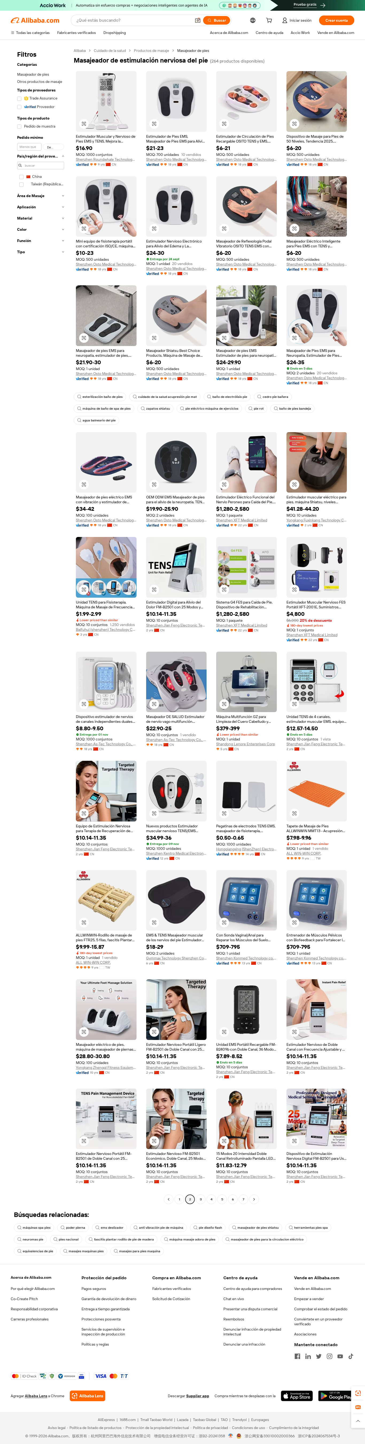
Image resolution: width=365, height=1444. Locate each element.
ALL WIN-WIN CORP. (303, 853)
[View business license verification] (230, 1436)
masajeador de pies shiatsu (258, 1228)
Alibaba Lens (36, 1396)
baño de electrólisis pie (229, 397)
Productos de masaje (151, 50)
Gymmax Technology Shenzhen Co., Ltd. (176, 958)
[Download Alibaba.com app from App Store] (297, 1396)
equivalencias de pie (38, 1251)
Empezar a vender (309, 1299)
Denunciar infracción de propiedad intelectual (252, 1331)
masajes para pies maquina (139, 1251)
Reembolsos (233, 1319)
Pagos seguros (93, 1288)
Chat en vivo (233, 1299)
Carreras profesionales (30, 1319)
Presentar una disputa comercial (250, 1309)
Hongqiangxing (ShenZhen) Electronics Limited (246, 849)
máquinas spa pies (37, 1228)
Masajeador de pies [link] (193, 50)
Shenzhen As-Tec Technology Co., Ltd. (106, 744)
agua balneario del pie (99, 420)
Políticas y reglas (95, 1344)
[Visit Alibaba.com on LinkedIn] (308, 1356)
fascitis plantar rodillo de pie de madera (124, 1239)
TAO (224, 1420)
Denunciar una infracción (244, 1344)
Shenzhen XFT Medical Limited (241, 520)
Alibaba (80, 50)
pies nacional (69, 1239)
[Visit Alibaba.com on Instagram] (329, 1356)
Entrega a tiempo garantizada (105, 1309)
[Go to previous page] (168, 1199)
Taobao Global (204, 1420)
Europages (260, 1420)
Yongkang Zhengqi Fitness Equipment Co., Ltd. (106, 1067)
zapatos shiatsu (158, 408)
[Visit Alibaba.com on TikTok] (351, 1356)
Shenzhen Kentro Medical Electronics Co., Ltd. (176, 853)
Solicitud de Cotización (171, 1299)
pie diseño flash (210, 1228)
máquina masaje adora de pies (192, 1239)
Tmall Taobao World (156, 1420)
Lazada (182, 1420)
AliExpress (106, 1420)
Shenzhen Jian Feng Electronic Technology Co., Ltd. (176, 625)
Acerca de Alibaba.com (31, 1277)
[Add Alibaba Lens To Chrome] (87, 1396)
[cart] (270, 21)
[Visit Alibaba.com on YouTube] (340, 1356)
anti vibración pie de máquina (161, 1228)
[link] (358, 1393)
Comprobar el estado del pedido (320, 1309)
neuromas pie (33, 1239)
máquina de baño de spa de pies (107, 408)
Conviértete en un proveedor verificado (318, 1321)
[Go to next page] (254, 1199)
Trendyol (239, 1420)
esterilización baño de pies (103, 397)
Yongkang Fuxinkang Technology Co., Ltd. (316, 520)
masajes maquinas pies (86, 1251)
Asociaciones (305, 1334)
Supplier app (197, 1396)
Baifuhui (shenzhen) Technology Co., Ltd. (106, 629)
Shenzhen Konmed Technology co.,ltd (246, 958)
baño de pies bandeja (295, 408)
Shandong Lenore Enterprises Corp (245, 744)
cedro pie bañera (275, 397)
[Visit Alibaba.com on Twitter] (319, 1356)
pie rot (259, 408)
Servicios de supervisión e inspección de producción (103, 1331)
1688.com (127, 1420)
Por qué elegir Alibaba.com (33, 1288)
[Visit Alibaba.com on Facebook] (297, 1356)
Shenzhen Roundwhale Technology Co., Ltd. (106, 159)
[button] (198, 20)
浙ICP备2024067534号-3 (319, 1436)
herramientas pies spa (311, 1228)
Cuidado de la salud (110, 50)
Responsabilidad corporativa (34, 1309)
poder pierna (75, 1228)
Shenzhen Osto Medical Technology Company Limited (176, 159)
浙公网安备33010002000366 (270, 1436)
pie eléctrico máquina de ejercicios (211, 408)
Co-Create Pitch (24, 1299)
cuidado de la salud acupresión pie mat (167, 397)
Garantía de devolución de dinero (108, 1299)
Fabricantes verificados (171, 1288)
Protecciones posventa (101, 1319)
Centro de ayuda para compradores (252, 1288)
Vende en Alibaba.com (312, 1288)
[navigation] (40, 625)
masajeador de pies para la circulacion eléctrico (267, 1239)
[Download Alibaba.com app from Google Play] (336, 1396)
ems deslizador (112, 1228)
